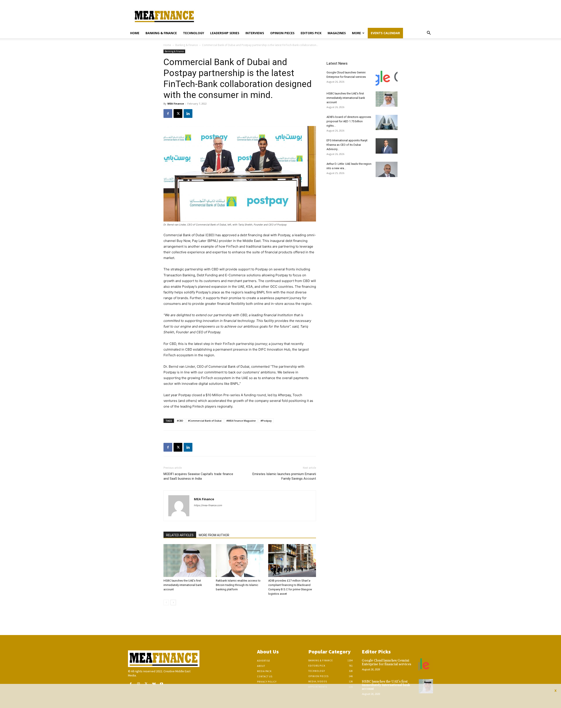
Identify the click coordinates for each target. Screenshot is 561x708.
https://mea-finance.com (208, 505)
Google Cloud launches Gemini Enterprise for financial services (386, 662)
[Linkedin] (188, 113)
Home (134, 33)
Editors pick (311, 33)
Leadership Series (224, 33)
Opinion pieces (282, 33)
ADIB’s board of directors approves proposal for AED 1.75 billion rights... (349, 121)
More (356, 33)
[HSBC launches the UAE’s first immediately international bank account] (187, 560)
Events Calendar (385, 33)
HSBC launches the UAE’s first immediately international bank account (182, 585)
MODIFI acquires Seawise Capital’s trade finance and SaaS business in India (198, 476)
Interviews (254, 33)
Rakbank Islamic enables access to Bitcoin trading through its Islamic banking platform (238, 585)
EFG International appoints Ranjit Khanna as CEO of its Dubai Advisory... (347, 145)
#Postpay (266, 420)
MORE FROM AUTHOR (214, 535)
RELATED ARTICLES (180, 535)
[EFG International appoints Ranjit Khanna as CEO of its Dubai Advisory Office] (387, 146)
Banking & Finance (161, 33)
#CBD (180, 420)
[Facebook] (167, 113)
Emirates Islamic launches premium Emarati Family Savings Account (284, 476)
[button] (428, 33)
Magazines (337, 33)
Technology (193, 33)
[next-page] (173, 602)
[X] (178, 113)
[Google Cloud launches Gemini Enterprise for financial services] (387, 78)
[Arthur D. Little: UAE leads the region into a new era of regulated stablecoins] (387, 169)
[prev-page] (166, 602)
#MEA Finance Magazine (241, 420)
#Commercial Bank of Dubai (205, 420)
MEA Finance (175, 103)
